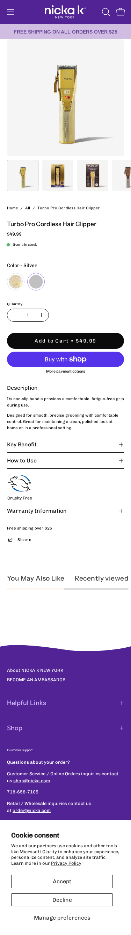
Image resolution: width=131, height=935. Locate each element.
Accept (62, 881)
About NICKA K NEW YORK (35, 670)
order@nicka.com (32, 810)
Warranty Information (37, 511)
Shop (14, 728)
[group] (65, 31)
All (27, 208)
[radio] (15, 281)
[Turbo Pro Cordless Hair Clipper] (22, 175)
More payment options (65, 371)
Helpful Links (26, 703)
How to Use (22, 460)
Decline (62, 900)
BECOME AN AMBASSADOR (36, 679)
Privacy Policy (66, 863)
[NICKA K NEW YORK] (66, 12)
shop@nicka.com (31, 780)
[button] (105, 12)
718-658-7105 (22, 791)
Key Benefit (22, 444)
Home (12, 208)
